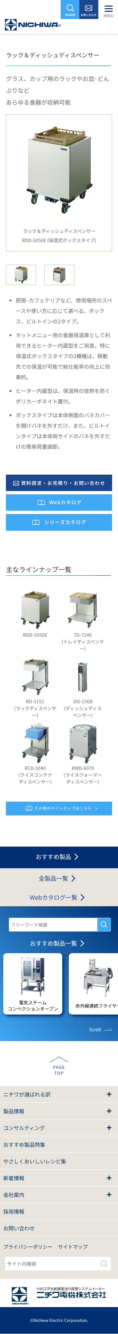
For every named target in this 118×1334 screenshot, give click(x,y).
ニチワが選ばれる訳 (26, 1094)
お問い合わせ (19, 1228)
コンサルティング (24, 1128)
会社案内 (13, 1195)
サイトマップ (73, 1246)
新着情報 (13, 1178)
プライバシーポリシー (27, 1246)
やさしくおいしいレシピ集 (34, 1161)
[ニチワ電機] (33, 26)
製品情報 (13, 1111)
